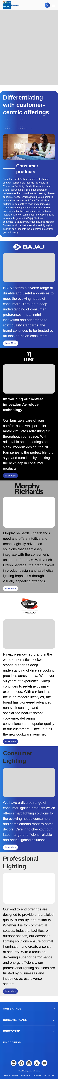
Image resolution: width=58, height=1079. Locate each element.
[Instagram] (29, 1063)
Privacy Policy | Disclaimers (31, 1075)
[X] (37, 1063)
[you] (44, 1063)
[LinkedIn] (14, 1063)
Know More (10, 588)
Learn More (10, 343)
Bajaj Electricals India (31, 1071)
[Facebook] (21, 1063)
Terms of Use (49, 1075)
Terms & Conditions (11, 1075)
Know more (10, 476)
